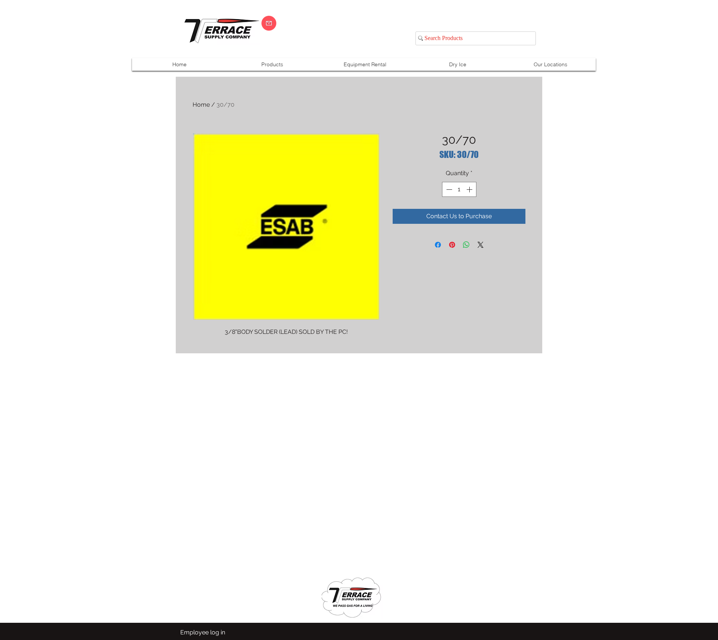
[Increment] (470, 189)
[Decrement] (448, 189)
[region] (626, 30)
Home (201, 104)
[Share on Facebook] (437, 244)
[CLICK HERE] (269, 23)
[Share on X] (480, 244)
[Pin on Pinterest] (452, 244)
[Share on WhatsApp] (466, 244)
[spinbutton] (459, 189)
